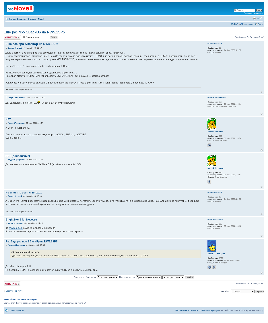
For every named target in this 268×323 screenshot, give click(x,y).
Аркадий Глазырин (16, 245)
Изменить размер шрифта (260, 18)
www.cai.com (16, 228)
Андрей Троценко (16, 123)
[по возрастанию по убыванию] (178, 277)
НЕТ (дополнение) (17, 155)
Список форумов (17, 19)
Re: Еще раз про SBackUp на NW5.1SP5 (31, 241)
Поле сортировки (127, 277)
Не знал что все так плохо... (23, 192)
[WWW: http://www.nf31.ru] (209, 267)
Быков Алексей (15, 48)
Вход (260, 24)
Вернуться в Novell (14, 291)
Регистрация (248, 24)
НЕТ (8, 119)
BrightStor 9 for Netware (21, 219)
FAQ (236, 24)
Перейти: (225, 291)
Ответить (8, 36)
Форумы (32, 19)
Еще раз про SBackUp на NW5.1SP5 (34, 32)
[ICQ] (209, 145)
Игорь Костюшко (15, 223)
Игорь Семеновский (17, 98)
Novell (41, 19)
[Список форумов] (20, 8)
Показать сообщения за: (85, 277)
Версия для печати (254, 18)
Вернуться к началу (262, 92)
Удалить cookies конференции (205, 310)
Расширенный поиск (253, 13)
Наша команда (182, 310)
